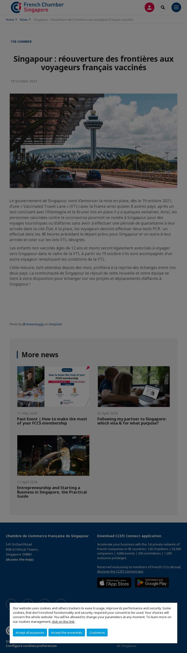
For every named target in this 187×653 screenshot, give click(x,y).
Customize (97, 632)
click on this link (63, 621)
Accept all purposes (30, 632)
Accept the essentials (66, 632)
